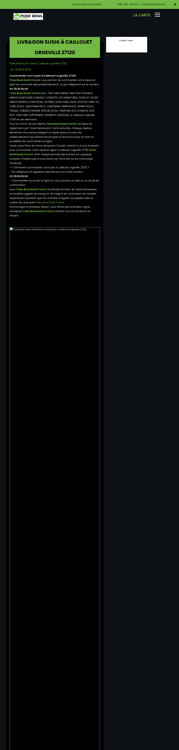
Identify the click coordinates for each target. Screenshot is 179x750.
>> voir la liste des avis (152, 4)
